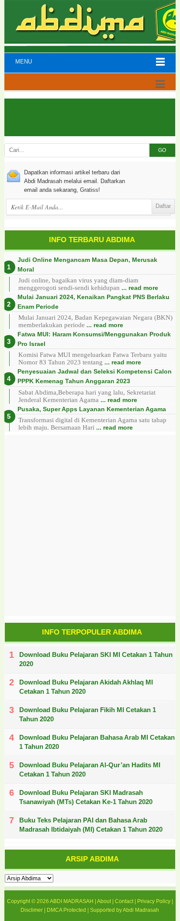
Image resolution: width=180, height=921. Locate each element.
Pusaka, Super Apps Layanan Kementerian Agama (91, 409)
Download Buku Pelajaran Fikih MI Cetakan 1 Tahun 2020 (87, 714)
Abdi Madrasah (141, 910)
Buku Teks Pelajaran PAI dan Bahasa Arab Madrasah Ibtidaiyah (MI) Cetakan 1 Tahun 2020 (91, 824)
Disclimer (32, 910)
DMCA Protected (66, 910)
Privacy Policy (153, 901)
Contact (124, 901)
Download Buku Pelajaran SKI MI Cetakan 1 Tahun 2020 (96, 659)
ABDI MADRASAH (71, 901)
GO (162, 150)
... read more (139, 287)
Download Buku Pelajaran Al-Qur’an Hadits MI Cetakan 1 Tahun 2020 (89, 769)
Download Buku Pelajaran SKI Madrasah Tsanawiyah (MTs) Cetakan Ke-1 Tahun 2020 (85, 797)
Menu (23, 61)
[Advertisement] (90, 525)
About (104, 901)
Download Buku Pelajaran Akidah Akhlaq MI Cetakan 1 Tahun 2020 (86, 686)
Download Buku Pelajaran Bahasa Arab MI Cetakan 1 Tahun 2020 (97, 742)
